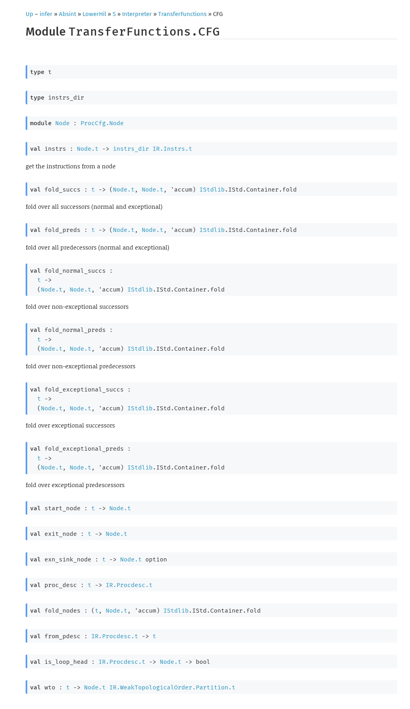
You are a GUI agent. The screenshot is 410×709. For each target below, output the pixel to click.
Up (29, 14)
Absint (67, 14)
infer (46, 14)
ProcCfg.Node (102, 123)
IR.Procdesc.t (129, 585)
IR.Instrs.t (172, 148)
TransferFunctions (182, 14)
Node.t (87, 148)
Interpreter (137, 14)
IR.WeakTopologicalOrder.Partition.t (172, 687)
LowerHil (94, 14)
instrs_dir (131, 148)
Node (62, 123)
